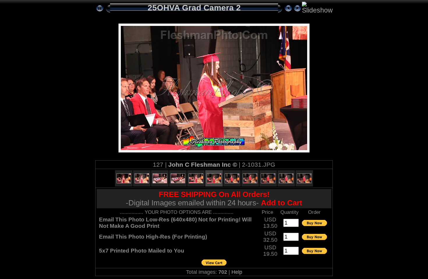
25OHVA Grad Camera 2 (194, 7)
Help (236, 272)
